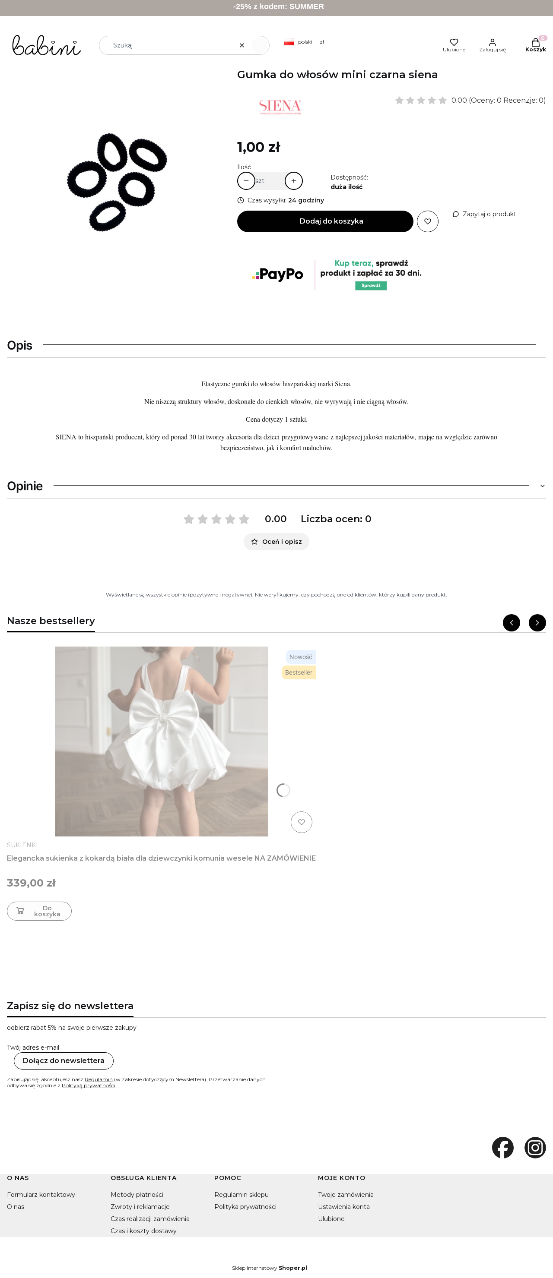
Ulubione (331, 1219)
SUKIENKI (22, 845)
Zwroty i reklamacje (140, 1207)
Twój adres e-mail (33, 1047)
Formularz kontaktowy (41, 1195)
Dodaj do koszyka (331, 221)
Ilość (244, 167)
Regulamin (99, 1079)
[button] (259, 45)
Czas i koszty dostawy (144, 1231)
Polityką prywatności (88, 1085)
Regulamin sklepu (241, 1195)
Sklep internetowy (269, 1268)
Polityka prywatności (245, 1207)
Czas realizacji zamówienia (150, 1219)
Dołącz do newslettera (64, 1061)
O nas (15, 1207)
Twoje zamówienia (346, 1195)
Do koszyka (47, 911)
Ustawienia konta (344, 1207)
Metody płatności (137, 1195)
